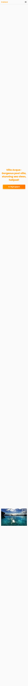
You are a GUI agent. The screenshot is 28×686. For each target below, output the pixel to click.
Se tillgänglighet (14, 187)
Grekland (4, 2)
